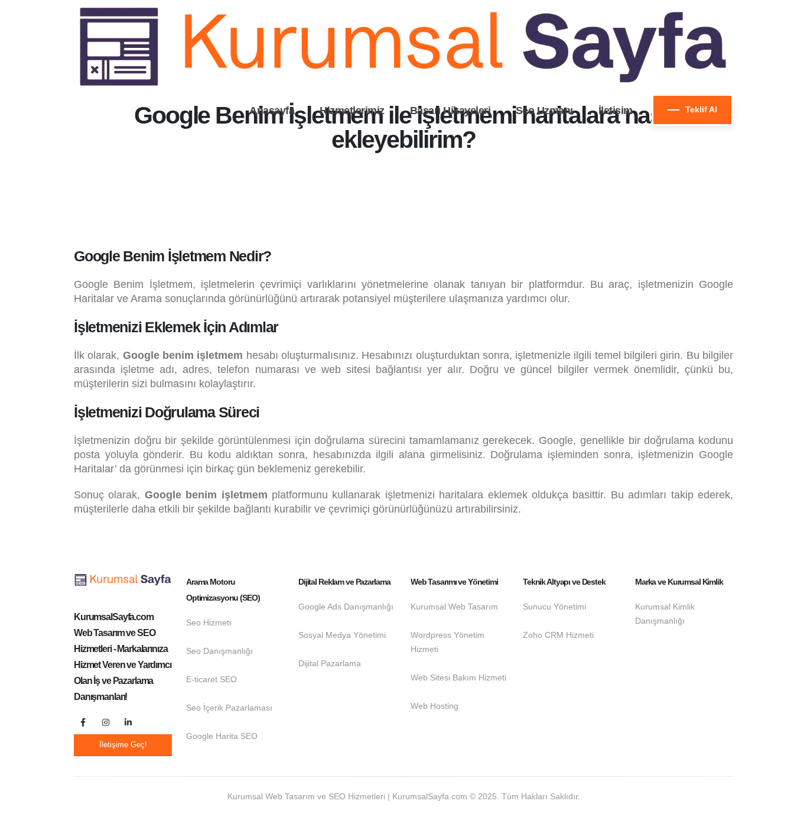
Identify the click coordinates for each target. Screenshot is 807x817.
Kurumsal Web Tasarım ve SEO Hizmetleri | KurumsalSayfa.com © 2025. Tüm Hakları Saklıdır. (403, 796)
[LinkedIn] (128, 722)
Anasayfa (271, 110)
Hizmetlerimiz (352, 110)
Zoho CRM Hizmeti (558, 635)
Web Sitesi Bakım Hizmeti (458, 677)
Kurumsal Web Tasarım (454, 606)
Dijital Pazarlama (329, 663)
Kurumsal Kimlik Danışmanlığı (665, 613)
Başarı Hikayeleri (450, 110)
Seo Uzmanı (544, 110)
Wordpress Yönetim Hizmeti (447, 642)
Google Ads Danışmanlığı (345, 606)
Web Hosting (434, 706)
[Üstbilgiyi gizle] (403, 47)
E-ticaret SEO (211, 679)
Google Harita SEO (222, 736)
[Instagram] (105, 722)
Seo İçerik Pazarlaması (229, 707)
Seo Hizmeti (208, 622)
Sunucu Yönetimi (554, 606)
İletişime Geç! (123, 744)
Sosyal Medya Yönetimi (342, 635)
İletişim (615, 110)
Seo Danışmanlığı (219, 651)
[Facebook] (83, 722)
